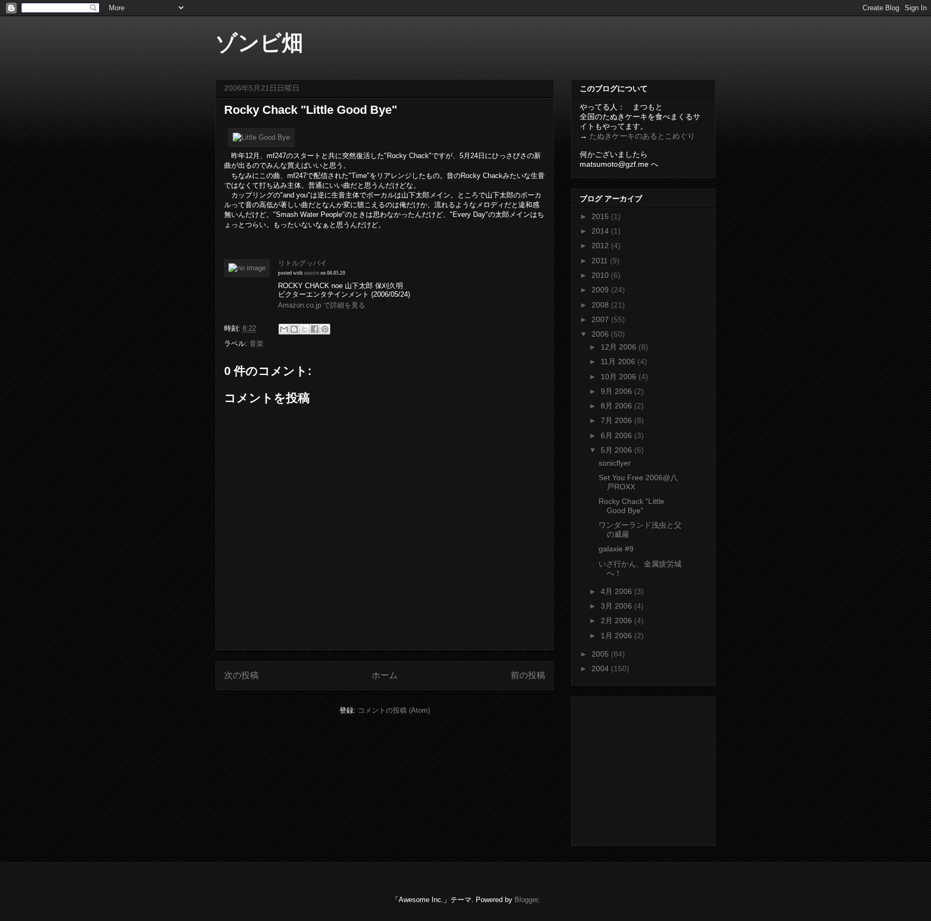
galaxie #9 (616, 548)
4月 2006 (617, 591)
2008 (601, 305)
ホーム (385, 675)
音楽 (256, 343)
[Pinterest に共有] (324, 329)
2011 (601, 260)
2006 (601, 334)
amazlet (311, 273)
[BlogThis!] (294, 329)
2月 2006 (617, 620)
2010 (601, 275)
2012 (601, 245)
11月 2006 (619, 361)
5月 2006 (617, 450)
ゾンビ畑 (259, 42)
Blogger (526, 900)
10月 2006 (619, 376)
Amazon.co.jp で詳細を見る (321, 305)
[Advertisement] (647, 768)
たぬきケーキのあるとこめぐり (642, 136)
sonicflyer (615, 463)
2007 (601, 319)
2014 (601, 231)
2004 (601, 668)
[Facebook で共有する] (314, 329)
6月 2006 (617, 435)
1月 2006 (617, 635)
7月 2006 (617, 420)
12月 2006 (619, 347)
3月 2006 (617, 606)
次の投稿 (241, 675)
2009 (601, 289)
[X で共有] (304, 329)
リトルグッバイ (302, 263)
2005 (601, 654)
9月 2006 (617, 391)
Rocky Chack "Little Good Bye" (631, 506)
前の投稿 (528, 675)
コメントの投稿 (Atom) (394, 710)
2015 (601, 216)
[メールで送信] (284, 329)
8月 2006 (617, 405)
